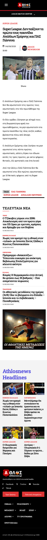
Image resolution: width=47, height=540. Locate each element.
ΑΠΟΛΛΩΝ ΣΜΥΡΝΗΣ (31, 195)
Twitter (23, 484)
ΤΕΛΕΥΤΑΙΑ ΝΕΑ (16, 208)
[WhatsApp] (17, 92)
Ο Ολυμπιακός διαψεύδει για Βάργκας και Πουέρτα (10, 449)
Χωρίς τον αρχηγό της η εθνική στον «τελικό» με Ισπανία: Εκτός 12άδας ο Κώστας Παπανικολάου (23, 241)
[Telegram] (29, 92)
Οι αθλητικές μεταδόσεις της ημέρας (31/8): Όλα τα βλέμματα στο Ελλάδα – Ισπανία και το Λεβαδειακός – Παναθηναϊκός (23, 296)
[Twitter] (17, 484)
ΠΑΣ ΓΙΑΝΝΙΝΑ (18, 191)
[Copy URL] (35, 92)
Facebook (9, 484)
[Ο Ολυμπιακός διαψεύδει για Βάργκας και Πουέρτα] (13, 433)
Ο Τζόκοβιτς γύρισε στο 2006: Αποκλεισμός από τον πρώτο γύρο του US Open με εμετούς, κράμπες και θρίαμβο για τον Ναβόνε (22, 222)
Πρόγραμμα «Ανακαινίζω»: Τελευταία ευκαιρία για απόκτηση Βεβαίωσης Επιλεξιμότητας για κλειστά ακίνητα (22, 259)
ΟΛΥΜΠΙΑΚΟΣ (30, 398)
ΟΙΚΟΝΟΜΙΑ (7, 252)
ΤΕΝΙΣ (5, 215)
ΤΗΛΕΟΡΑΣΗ (7, 289)
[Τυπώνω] (41, 92)
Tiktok (8, 488)
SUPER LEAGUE (10, 23)
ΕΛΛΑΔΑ (6, 272)
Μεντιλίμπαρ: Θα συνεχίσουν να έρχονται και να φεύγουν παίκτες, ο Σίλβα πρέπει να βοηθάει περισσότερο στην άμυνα (33, 410)
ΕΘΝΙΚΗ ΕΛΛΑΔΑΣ (9, 235)
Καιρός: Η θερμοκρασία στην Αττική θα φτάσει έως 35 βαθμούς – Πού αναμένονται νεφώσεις (23, 278)
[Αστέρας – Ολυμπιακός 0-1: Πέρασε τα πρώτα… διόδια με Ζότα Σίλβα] (34, 433)
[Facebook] (5, 92)
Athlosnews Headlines (17, 374)
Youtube (36, 484)
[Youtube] (30, 484)
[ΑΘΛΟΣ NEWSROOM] (24, 48)
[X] (11, 92)
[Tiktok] (3, 488)
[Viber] (23, 92)
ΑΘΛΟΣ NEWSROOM (34, 48)
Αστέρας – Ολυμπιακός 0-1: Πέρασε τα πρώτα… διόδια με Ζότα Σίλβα (33, 450)
